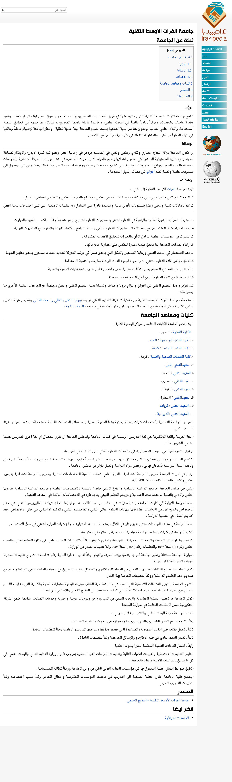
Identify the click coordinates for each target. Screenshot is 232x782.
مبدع (205, 112)
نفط (204, 56)
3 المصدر (186, 90)
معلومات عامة (211, 98)
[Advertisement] (212, 238)
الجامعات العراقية (177, 718)
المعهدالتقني (181, 365)
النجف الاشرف (74, 307)
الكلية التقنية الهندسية (174, 340)
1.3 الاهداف (184, 77)
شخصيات (207, 105)
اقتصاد (206, 63)
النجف (152, 340)
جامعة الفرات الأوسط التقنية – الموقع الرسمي (158, 701)
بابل (169, 365)
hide (170, 50)
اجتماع (206, 84)
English (207, 126)
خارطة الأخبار (210, 119)
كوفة (155, 349)
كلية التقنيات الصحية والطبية (171, 357)
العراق (150, 172)
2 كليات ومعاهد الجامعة (176, 84)
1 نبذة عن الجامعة (180, 57)
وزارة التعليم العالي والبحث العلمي (57, 300)
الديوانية (163, 414)
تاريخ (205, 77)
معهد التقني (182, 381)
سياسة (206, 70)
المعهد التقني (182, 373)
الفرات (171, 189)
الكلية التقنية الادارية (176, 349)
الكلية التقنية (182, 332)
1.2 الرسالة (184, 71)
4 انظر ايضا (184, 97)
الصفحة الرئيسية (212, 49)
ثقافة (205, 91)
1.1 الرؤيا (185, 64)
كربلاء (164, 406)
